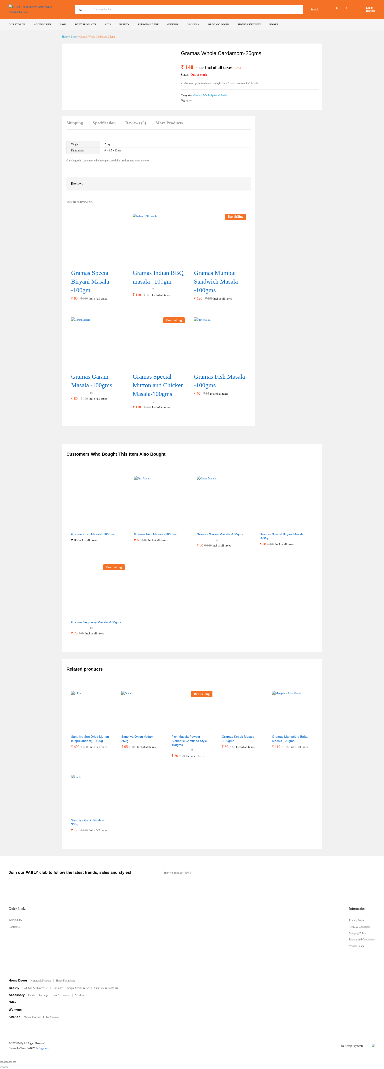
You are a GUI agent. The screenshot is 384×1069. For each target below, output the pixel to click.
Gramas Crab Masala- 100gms (93, 534)
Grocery (197, 95)
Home (65, 36)
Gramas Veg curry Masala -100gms (96, 622)
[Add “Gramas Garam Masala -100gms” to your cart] (91, 367)
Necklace (79, 995)
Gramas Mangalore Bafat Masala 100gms (290, 738)
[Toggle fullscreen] (10, 1062)
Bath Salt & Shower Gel (35, 988)
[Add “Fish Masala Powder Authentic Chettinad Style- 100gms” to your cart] (181, 729)
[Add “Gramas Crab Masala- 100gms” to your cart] (87, 527)
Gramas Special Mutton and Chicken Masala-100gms (158, 385)
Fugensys (43, 1048)
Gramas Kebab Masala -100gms (238, 738)
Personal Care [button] (148, 24)
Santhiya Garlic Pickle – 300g (87, 822)
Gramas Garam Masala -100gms (91, 381)
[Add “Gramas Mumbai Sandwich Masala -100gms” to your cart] (214, 263)
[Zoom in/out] (14, 1062)
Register (370, 10)
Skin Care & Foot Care (106, 988)
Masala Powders (32, 1017)
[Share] (6, 1062)
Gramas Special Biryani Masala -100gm (90, 281)
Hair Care (58, 988)
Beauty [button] (124, 24)
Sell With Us (15, 920)
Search (314, 9)
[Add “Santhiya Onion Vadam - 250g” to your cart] (131, 729)
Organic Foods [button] (218, 24)
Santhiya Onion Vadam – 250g (138, 738)
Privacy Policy (356, 920)
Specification (104, 123)
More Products (169, 123)
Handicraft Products (41, 980)
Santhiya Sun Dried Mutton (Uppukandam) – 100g (90, 738)
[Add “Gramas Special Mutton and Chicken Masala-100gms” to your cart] (153, 367)
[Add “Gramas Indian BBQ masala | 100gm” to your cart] (153, 263)
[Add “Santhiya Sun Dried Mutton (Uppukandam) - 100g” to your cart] (80, 729)
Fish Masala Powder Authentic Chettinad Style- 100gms (190, 740)
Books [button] (273, 24)
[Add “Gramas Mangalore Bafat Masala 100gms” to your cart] (281, 729)
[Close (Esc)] (2, 1062)
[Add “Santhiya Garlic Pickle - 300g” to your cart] (80, 813)
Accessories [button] (42, 24)
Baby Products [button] (85, 24)
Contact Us (14, 926)
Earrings (43, 995)
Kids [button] (108, 24)
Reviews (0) (135, 123)
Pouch (31, 995)
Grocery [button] (193, 24)
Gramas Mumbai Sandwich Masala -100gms (216, 281)
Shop (74, 36)
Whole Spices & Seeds (215, 95)
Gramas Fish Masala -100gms (219, 381)
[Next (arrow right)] (6, 1067)
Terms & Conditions (359, 926)
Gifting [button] (172, 24)
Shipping (74, 123)
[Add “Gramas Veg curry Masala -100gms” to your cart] (87, 615)
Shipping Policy (357, 933)
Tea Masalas (52, 1017)
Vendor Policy (356, 946)
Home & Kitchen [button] (249, 24)
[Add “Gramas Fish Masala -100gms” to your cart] (214, 367)
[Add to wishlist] (107, 527)
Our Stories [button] (17, 24)
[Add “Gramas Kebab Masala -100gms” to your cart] (231, 729)
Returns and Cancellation (362, 939)
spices (189, 100)
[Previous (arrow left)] (2, 1067)
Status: (185, 74)
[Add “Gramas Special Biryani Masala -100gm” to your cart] (91, 263)
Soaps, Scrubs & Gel (78, 988)
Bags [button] (63, 24)
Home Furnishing (65, 980)
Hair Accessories (61, 995)
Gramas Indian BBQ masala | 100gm (158, 277)
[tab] (77, 125)
